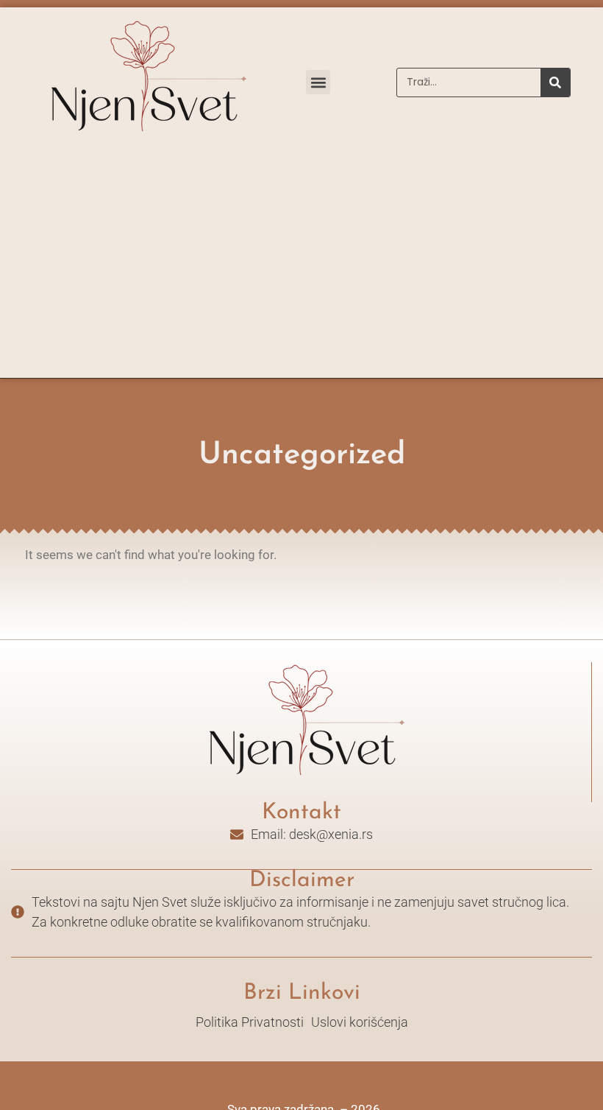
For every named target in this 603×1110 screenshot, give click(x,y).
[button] (318, 82)
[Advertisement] (301, 267)
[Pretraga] (555, 82)
